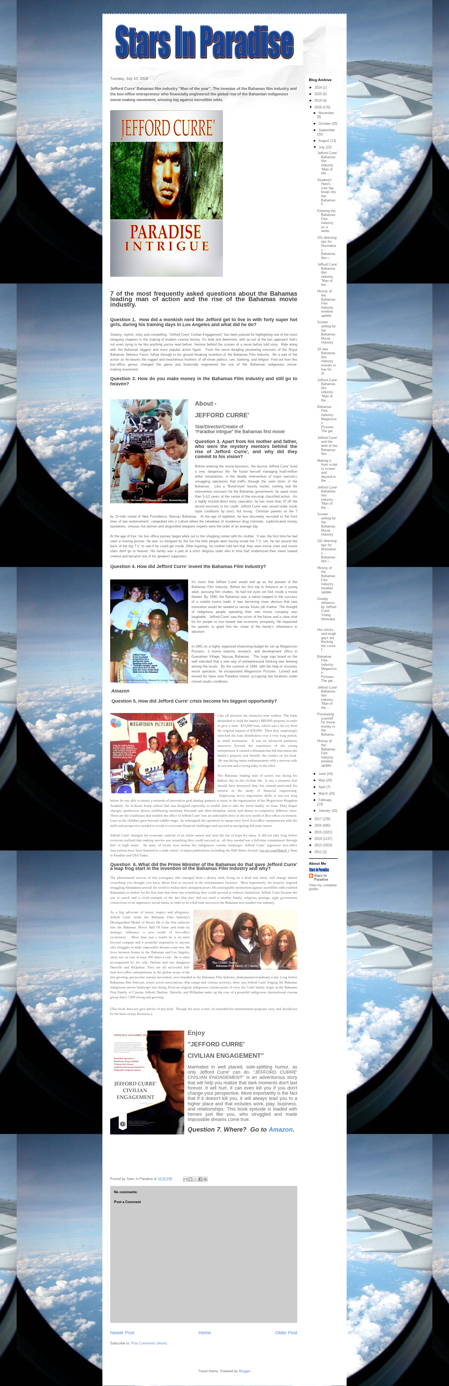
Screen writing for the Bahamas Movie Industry (326, 332)
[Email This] (185, 1179)
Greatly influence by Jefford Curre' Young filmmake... (327, 611)
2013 (318, 845)
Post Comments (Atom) (149, 1343)
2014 (318, 839)
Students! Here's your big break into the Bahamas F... (326, 192)
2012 (318, 852)
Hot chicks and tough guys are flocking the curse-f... (326, 640)
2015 (318, 832)
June (323, 774)
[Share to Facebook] (200, 1179)
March (324, 793)
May (322, 780)
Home (205, 1332)
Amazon (281, 1129)
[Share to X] (195, 1179)
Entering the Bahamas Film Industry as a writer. (326, 221)
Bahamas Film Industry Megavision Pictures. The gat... (326, 419)
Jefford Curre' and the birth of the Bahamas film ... (327, 446)
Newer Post (122, 1332)
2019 (318, 100)
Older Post (286, 1332)
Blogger (244, 1371)
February (325, 800)
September (327, 130)
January (325, 811)
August (324, 141)
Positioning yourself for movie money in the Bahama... (327, 724)
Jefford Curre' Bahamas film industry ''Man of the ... (327, 163)
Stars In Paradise (321, 877)
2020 (318, 94)
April (322, 787)
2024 (318, 87)
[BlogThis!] (190, 1179)
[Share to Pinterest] (205, 1179)
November (326, 113)
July (322, 147)
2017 (318, 819)
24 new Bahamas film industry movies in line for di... (326, 361)
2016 (318, 825)
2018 (318, 107)
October (325, 124)
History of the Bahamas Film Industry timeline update (326, 303)
